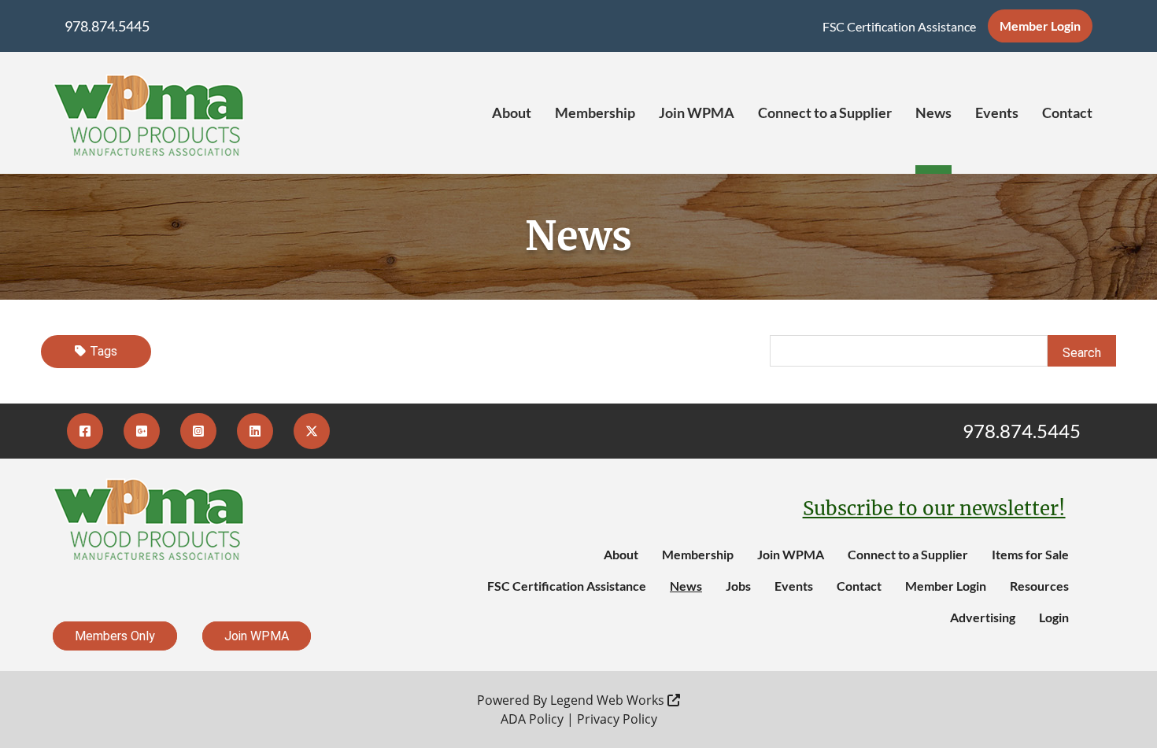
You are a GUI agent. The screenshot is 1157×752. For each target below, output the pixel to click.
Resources (1039, 585)
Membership (595, 112)
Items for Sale (1030, 554)
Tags (103, 351)
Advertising (982, 617)
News (933, 112)
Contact (1067, 112)
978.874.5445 (107, 26)
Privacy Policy (617, 719)
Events (996, 112)
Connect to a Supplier (825, 112)
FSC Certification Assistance (899, 26)
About (511, 112)
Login (1054, 617)
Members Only (115, 636)
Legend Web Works (608, 700)
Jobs (738, 585)
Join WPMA (696, 112)
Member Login (1040, 25)
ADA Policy (532, 719)
